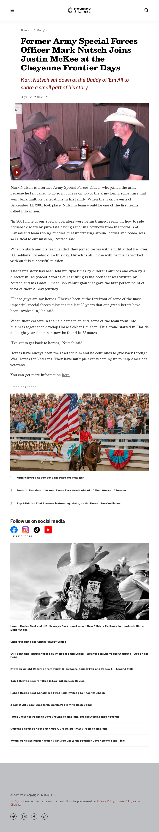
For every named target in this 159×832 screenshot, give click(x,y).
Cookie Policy (124, 801)
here (66, 375)
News (25, 30)
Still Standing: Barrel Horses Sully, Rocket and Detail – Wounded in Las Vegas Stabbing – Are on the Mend (79, 655)
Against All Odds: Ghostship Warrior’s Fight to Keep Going (51, 704)
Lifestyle (40, 30)
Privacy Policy (105, 801)
